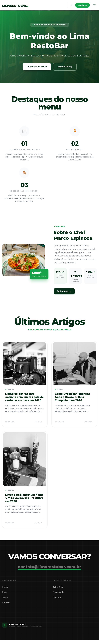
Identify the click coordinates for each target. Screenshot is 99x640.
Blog (4, 592)
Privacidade (58, 592)
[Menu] (94, 5)
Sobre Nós (58, 587)
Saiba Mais (62, 291)
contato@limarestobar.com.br (49, 567)
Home (5, 587)
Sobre (5, 597)
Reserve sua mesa (37, 66)
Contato (82, 5)
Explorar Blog (64, 66)
